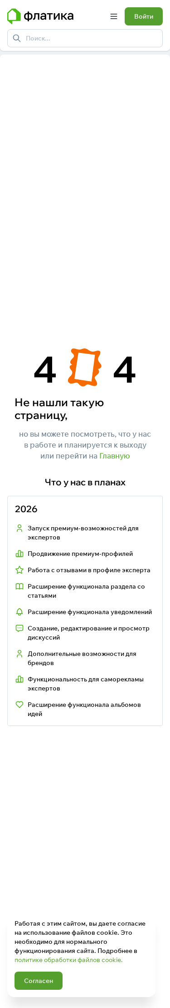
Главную (114, 455)
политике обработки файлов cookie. (68, 960)
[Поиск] (16, 38)
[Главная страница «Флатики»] (55, 16)
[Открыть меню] (114, 16)
